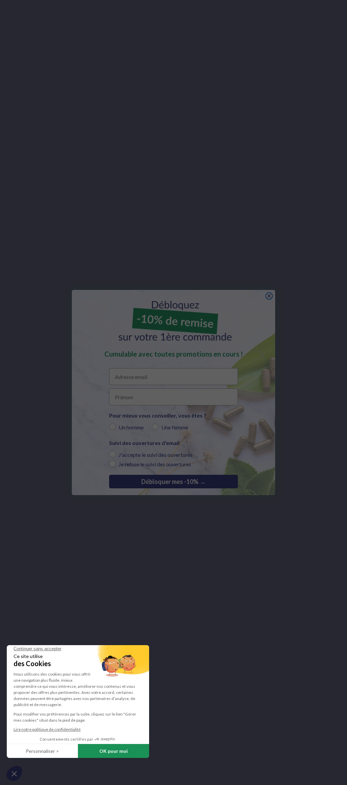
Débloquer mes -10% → (173, 481)
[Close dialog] (269, 296)
